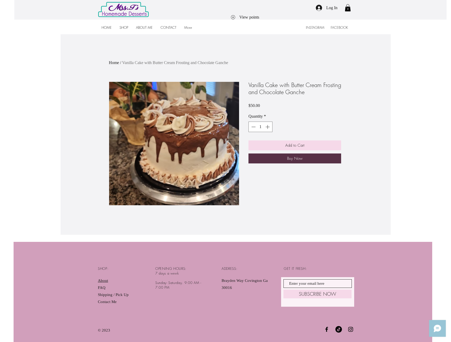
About (103, 280)
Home (114, 62)
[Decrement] (253, 127)
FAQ (101, 288)
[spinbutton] (260, 127)
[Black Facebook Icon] (326, 329)
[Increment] (268, 127)
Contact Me (107, 302)
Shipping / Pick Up (114, 295)
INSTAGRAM (315, 27)
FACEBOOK (340, 27)
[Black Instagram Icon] (350, 329)
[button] (348, 7)
